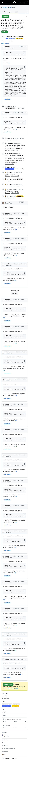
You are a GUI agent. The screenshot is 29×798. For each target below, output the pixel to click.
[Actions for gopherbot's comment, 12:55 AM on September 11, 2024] (26, 112)
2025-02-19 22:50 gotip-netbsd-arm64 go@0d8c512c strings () (14, 394)
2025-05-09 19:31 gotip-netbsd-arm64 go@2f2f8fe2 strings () (14, 571)
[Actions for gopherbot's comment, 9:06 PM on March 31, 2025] (26, 455)
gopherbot (7, 46)
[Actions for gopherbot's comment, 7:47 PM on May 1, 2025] (26, 531)
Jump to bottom (5, 43)
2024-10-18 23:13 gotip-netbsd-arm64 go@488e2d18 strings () (14, 228)
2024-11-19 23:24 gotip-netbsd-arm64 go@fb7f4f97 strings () (14, 279)
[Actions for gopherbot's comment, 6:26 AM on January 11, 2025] (26, 327)
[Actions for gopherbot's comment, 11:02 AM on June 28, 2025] (26, 634)
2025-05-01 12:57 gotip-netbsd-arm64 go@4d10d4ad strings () (14, 546)
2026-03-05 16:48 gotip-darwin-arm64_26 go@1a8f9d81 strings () (12, 673)
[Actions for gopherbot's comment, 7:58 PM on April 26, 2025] (26, 506)
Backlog (7, 186)
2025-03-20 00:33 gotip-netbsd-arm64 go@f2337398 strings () (14, 419)
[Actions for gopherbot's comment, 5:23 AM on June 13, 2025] (26, 582)
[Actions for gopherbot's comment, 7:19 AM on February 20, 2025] (26, 379)
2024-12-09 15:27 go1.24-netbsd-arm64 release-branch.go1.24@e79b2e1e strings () (14, 316)
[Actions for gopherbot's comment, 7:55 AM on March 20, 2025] (26, 404)
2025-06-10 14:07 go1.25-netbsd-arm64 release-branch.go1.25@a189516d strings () (14, 598)
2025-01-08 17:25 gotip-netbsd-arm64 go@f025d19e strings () (14, 342)
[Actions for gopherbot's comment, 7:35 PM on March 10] (26, 659)
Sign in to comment (13, 688)
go (10, 7)
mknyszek (7, 202)
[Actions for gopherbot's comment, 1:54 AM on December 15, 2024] (26, 300)
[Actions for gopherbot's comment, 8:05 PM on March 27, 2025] (26, 430)
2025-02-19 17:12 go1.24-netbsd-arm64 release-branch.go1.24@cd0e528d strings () (14, 368)
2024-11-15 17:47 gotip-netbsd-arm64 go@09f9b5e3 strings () (13, 254)
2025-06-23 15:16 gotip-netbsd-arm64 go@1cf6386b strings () (14, 624)
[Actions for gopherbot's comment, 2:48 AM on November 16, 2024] (26, 238)
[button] (24, 52)
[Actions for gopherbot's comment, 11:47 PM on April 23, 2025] (26, 480)
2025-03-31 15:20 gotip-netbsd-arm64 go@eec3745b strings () (14, 470)
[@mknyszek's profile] (3, 203)
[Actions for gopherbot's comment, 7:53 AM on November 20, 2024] (26, 264)
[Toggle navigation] (2, 2)
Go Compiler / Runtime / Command (14, 174)
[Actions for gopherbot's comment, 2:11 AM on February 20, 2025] (26, 352)
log (9, 63)
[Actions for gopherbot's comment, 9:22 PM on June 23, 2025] (26, 609)
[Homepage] (14, 2)
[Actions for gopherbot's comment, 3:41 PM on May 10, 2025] (26, 556)
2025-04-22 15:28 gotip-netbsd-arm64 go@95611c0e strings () (14, 521)
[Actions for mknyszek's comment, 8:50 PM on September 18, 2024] (26, 202)
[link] (8, 106)
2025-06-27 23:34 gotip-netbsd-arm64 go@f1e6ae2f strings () (14, 649)
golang (5, 7)
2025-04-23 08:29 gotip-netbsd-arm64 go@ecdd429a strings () (14, 495)
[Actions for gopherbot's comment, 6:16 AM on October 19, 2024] (26, 213)
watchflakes (7, 99)
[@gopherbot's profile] (3, 47)
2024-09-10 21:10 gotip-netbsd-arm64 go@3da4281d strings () (14, 128)
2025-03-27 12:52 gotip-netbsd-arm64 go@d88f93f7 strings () (14, 445)
